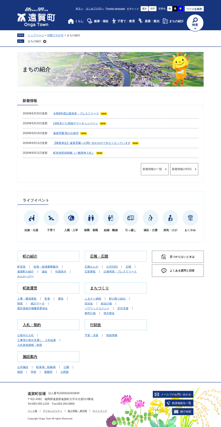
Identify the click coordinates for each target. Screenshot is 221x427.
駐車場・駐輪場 (46, 367)
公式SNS (112, 266)
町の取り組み (117, 298)
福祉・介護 (150, 230)
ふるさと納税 (93, 298)
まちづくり (99, 288)
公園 (66, 367)
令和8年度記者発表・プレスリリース (76, 113)
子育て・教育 (126, 21)
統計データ (38, 303)
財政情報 (111, 335)
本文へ (79, 8)
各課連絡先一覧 (181, 403)
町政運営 (30, 288)
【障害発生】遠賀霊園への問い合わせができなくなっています (92, 143)
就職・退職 (91, 230)
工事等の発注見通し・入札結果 (36, 340)
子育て (51, 230)
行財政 (95, 325)
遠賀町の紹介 (25, 271)
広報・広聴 (99, 256)
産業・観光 (152, 21)
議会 (44, 271)
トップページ (36, 35)
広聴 (128, 266)
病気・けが (170, 230)
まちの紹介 (176, 21)
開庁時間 (185, 411)
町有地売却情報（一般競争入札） (74, 152)
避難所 (48, 371)
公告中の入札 (25, 335)
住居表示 (60, 271)
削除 (44, 41)
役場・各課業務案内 (45, 266)
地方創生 (109, 313)
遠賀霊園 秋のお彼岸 (66, 133)
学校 (33, 371)
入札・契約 (32, 325)
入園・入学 (71, 230)
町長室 (21, 266)
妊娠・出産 (31, 230)
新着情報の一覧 (152, 169)
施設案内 (30, 357)
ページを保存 (194, 8)
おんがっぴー (25, 276)
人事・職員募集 (27, 298)
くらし (79, 21)
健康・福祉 (101, 21)
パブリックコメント (97, 308)
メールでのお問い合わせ (176, 394)
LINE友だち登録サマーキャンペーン (75, 123)
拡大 (144, 8)
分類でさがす (55, 35)
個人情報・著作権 (77, 411)
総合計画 (106, 303)
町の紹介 (30, 256)
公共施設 (22, 367)
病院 (20, 371)
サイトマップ (100, 411)
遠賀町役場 (37, 394)
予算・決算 (91, 335)
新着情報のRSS (182, 169)
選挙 (61, 298)
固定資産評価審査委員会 (32, 308)
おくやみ (190, 230)
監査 (47, 298)
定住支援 (122, 308)
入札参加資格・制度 (29, 345)
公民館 (64, 371)
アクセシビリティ (52, 411)
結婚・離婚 (111, 230)
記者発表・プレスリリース (120, 271)
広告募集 (90, 271)
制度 (20, 303)
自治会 (89, 303)
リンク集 (32, 411)
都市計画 (90, 313)
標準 (152, 8)
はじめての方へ (95, 8)
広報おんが (91, 266)
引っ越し (130, 230)
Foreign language (115, 8)
